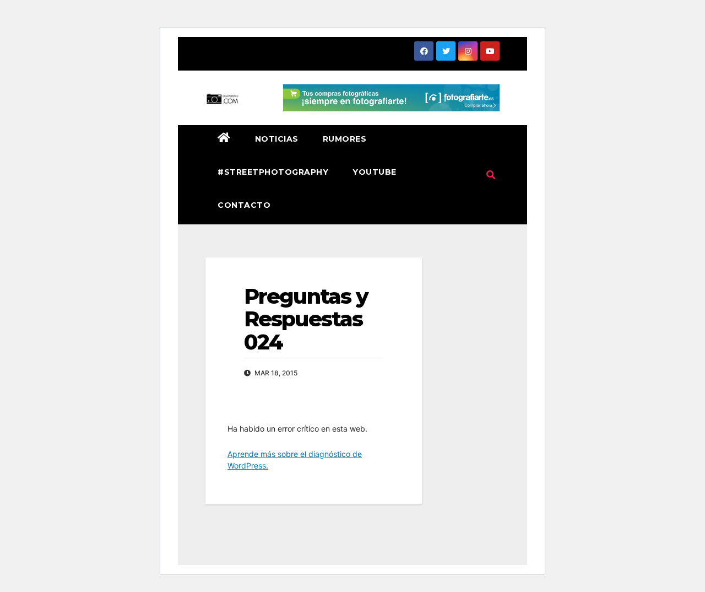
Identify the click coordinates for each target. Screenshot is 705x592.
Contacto (244, 205)
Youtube (374, 172)
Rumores (345, 139)
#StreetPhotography (273, 172)
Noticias (277, 139)
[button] (490, 174)
